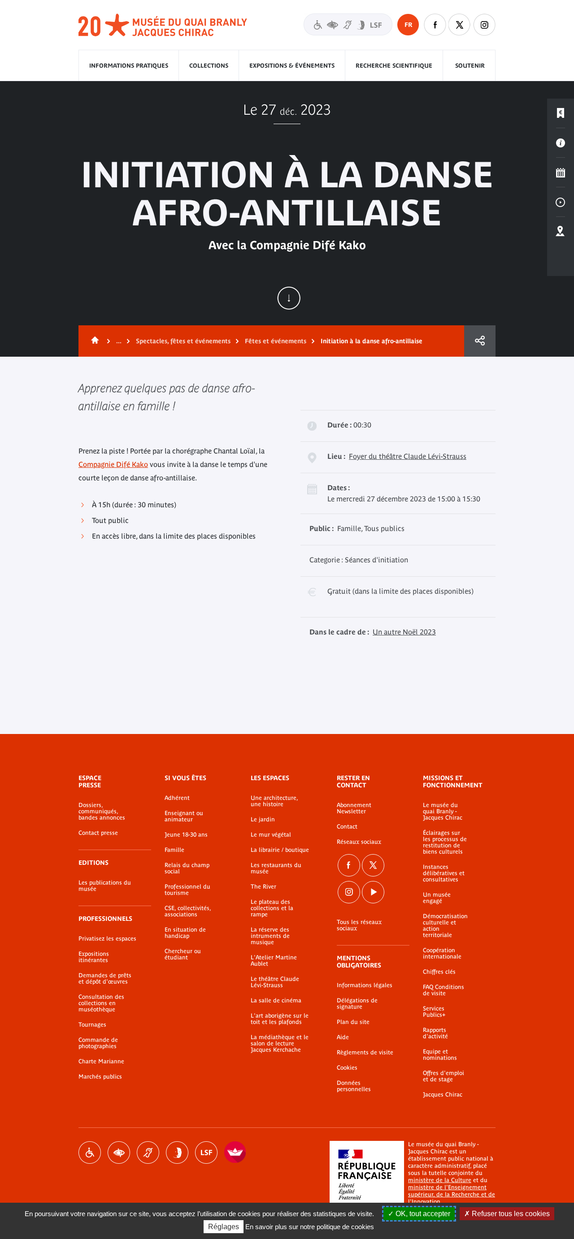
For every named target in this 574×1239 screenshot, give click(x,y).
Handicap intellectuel (177, 1152)
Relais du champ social (187, 868)
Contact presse (98, 833)
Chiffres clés (439, 972)
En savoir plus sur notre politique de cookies (309, 1226)
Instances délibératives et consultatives (444, 873)
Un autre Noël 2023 (404, 632)
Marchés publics (100, 1077)
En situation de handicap (185, 933)
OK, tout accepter (422, 1213)
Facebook (349, 865)
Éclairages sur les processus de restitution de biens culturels (445, 842)
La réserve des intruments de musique (270, 936)
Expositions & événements (292, 65)
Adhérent (177, 798)
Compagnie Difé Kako (113, 464)
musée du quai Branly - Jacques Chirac (163, 25)
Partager (480, 341)
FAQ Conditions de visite (443, 990)
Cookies (347, 1068)
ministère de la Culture (439, 1180)
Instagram (484, 24)
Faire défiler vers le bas (288, 298)
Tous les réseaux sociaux (359, 925)
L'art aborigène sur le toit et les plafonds (280, 1019)
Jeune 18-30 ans (186, 835)
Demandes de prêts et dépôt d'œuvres (104, 978)
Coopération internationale (442, 953)
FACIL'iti (235, 1152)
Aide (343, 1037)
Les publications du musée (104, 886)
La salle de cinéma (276, 1000)
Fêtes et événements (275, 341)
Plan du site (353, 1022)
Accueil (93, 341)
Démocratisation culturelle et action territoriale (445, 925)
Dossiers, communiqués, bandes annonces (101, 811)
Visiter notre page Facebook (435, 24)
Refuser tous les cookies (510, 1213)
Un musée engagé (437, 898)
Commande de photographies (98, 1043)
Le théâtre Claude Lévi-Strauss (275, 982)
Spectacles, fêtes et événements (183, 341)
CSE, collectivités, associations (188, 911)
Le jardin (263, 819)
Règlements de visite (365, 1052)
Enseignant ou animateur (184, 816)
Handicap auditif (148, 1152)
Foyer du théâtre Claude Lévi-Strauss (407, 456)
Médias (560, 202)
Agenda (560, 172)
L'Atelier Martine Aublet (274, 960)
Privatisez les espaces (107, 939)
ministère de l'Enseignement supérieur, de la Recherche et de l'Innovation (451, 1194)
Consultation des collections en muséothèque (101, 1003)
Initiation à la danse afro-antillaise (371, 341)
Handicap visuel (119, 1152)
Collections (208, 65)
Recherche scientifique (394, 65)
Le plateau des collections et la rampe (272, 908)
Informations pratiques (128, 65)
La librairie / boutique (280, 850)
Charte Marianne (101, 1061)
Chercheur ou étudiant (183, 954)
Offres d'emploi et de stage (443, 1076)
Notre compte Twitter (459, 24)
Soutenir (470, 65)
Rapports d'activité (435, 1033)
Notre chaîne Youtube (373, 892)
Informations (560, 143)
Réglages (223, 1226)
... (119, 341)
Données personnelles (354, 1086)
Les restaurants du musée (276, 868)
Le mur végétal (271, 835)
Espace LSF (206, 1152)
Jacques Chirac (442, 1095)
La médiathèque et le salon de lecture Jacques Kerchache (280, 1043)
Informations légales (364, 985)
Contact (347, 827)
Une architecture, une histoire (274, 801)
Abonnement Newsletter (354, 808)
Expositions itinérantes (93, 957)
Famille (174, 850)
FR (408, 24)
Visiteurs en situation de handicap (348, 24)
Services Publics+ (434, 1012)
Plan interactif (560, 231)
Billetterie (560, 113)
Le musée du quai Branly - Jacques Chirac (442, 811)
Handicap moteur (89, 1152)
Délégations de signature (357, 1003)
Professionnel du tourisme (187, 890)
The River (263, 887)
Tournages (92, 1025)
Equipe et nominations (440, 1055)
